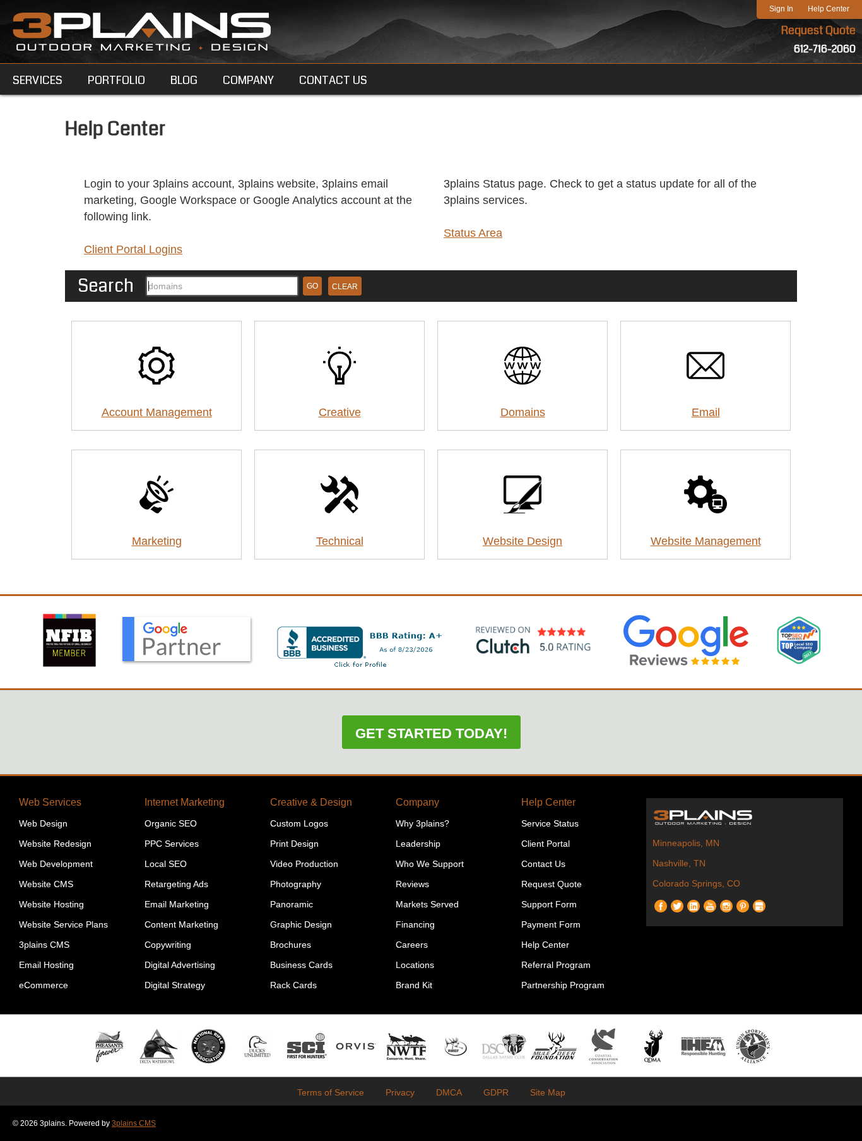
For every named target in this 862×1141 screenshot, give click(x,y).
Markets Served (427, 904)
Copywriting (168, 945)
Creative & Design (311, 802)
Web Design (43, 823)
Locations (415, 965)
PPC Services (172, 844)
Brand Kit (414, 985)
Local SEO (166, 864)
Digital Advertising (180, 965)
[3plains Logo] (142, 31)
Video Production (304, 864)
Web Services (50, 802)
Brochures (290, 945)
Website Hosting (51, 904)
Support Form (549, 904)
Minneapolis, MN (685, 843)
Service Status (550, 823)
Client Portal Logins (133, 249)
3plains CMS (44, 945)
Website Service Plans (63, 924)
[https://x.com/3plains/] (677, 901)
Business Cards (301, 965)
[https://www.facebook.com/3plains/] (660, 901)
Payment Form (551, 924)
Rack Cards (293, 985)
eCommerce (43, 985)
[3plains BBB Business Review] (360, 669)
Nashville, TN (679, 863)
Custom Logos (299, 823)
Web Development (56, 864)
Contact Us (543, 864)
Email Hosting (46, 965)
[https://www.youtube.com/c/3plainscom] (710, 901)
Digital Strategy (175, 985)
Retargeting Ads (176, 884)
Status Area (473, 233)
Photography (295, 884)
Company (417, 802)
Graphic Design (301, 924)
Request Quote (818, 30)
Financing (415, 924)
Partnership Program (563, 985)
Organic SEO (171, 823)
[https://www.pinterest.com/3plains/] (743, 901)
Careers (412, 945)
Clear (345, 286)
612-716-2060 (825, 49)
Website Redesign (55, 844)
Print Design (294, 844)
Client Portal (545, 844)
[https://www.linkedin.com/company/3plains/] (693, 901)
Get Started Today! (431, 733)
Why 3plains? (422, 823)
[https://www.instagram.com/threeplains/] (726, 901)
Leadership (418, 844)
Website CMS (46, 884)
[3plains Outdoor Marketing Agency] (744, 817)
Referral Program (556, 965)
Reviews (412, 884)
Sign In (781, 8)
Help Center (828, 8)
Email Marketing (177, 904)
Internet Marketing (185, 802)
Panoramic (291, 904)
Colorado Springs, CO (696, 883)
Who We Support (430, 864)
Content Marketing (181, 924)
